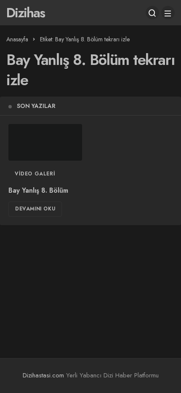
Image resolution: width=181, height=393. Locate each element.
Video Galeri (35, 174)
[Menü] (168, 12)
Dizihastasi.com (43, 375)
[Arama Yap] (152, 12)
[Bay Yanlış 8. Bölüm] (45, 142)
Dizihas (25, 12)
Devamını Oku (35, 209)
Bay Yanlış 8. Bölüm (38, 190)
